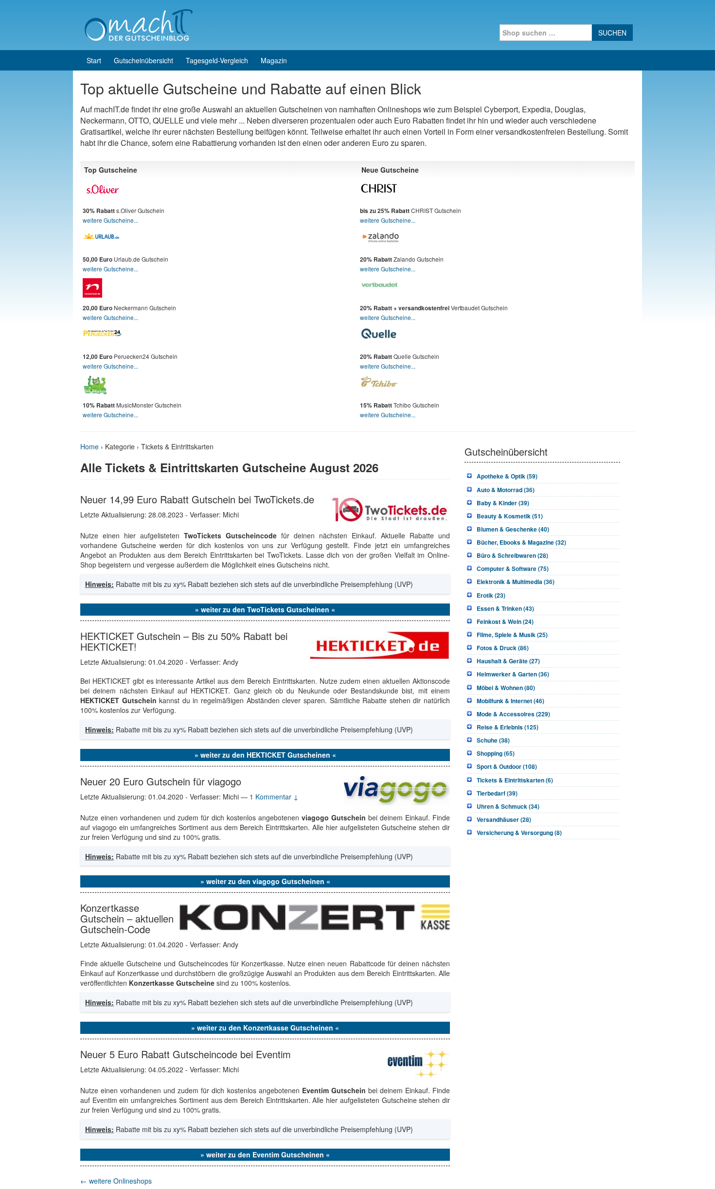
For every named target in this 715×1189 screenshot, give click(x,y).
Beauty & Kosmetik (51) (510, 516)
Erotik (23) (491, 595)
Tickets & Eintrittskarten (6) (515, 780)
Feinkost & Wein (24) (505, 621)
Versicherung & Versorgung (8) (519, 832)
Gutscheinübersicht (143, 60)
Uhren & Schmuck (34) (508, 806)
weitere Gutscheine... (110, 220)
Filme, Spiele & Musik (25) (512, 634)
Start (94, 60)
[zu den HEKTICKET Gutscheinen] (380, 644)
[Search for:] (546, 32)
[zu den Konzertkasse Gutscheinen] (312, 916)
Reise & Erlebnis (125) (507, 727)
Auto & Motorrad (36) (506, 489)
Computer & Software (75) (513, 568)
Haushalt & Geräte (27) (508, 661)
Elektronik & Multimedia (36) (515, 581)
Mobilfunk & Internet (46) (510, 700)
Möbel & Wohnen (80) (506, 687)
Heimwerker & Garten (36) (513, 674)
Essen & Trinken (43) (505, 608)
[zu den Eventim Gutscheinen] (418, 1062)
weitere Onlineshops (116, 1181)
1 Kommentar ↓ (274, 796)
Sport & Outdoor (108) (507, 766)
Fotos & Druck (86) (503, 647)
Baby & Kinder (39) (503, 502)
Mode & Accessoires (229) (513, 714)
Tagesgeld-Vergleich (217, 60)
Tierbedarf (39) (497, 793)
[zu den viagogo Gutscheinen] (397, 789)
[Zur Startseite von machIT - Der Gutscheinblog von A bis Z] (138, 24)
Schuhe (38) (493, 740)
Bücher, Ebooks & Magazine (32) (521, 542)
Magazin (274, 60)
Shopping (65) (496, 753)
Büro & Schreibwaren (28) (512, 555)
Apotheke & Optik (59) (507, 476)
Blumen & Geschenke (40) (513, 529)
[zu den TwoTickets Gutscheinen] (389, 507)
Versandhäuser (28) (504, 819)
